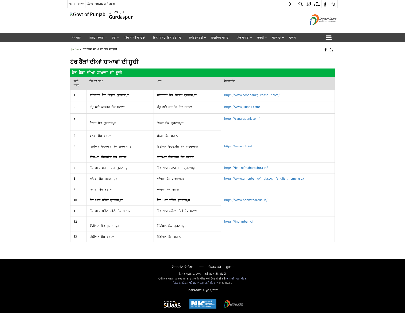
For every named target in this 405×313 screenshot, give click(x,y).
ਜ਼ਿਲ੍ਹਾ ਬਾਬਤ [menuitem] (96, 37)
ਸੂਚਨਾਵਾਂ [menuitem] (276, 37)
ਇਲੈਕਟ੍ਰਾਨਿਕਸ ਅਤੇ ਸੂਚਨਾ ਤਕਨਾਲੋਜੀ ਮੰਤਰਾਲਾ (195, 283)
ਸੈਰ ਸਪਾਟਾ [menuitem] (243, 37)
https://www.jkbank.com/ (242, 107)
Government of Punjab (101, 4)
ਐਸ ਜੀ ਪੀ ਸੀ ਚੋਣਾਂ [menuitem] (134, 37)
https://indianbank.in (239, 221)
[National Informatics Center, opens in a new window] (203, 304)
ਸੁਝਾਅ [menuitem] (229, 267)
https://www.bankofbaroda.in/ (245, 200)
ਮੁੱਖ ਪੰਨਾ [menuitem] (76, 37)
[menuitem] (292, 4)
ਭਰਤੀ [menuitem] (260, 37)
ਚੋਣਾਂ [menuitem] (114, 37)
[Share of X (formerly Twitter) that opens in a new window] (331, 50)
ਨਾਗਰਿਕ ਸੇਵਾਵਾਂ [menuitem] (220, 37)
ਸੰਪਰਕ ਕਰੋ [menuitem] (214, 267)
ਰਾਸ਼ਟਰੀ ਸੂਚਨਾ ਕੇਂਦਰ (236, 279)
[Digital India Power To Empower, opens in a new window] (233, 304)
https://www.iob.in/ (238, 146)
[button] (329, 37)
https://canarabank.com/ (242, 119)
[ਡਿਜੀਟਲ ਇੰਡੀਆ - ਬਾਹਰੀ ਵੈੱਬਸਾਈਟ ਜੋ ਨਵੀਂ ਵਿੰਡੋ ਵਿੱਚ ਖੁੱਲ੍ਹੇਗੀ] (318, 29)
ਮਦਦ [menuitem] (200, 267)
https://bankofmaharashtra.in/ (246, 168)
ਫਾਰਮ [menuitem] (292, 37)
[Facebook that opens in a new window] (325, 50)
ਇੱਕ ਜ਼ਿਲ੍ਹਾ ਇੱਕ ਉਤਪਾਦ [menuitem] (167, 37)
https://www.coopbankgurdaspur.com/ (252, 95)
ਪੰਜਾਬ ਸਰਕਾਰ (76, 4)
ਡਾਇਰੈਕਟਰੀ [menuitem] (196, 37)
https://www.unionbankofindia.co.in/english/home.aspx (264, 178)
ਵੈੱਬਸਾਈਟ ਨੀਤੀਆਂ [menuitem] (182, 267)
